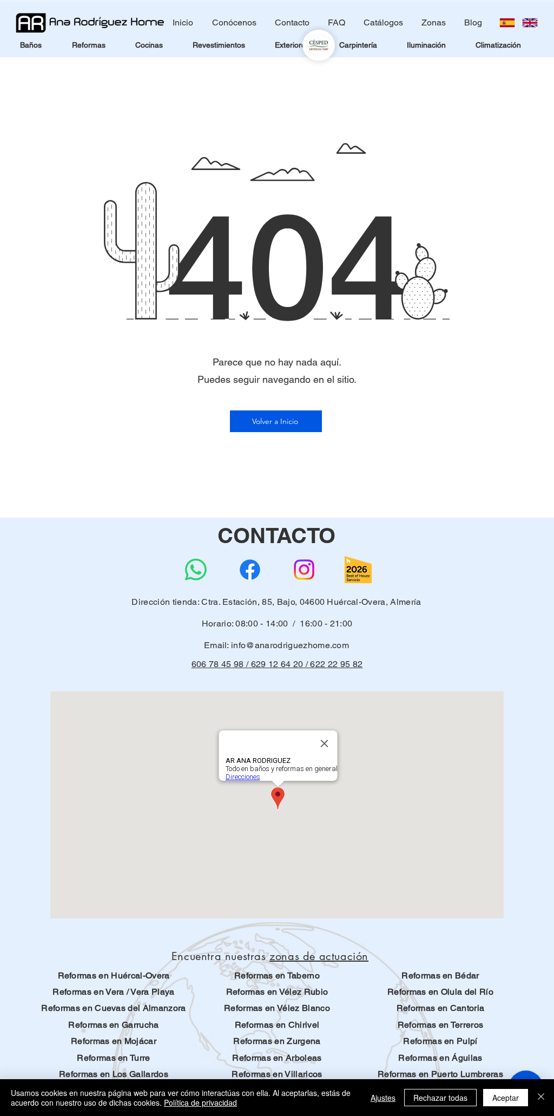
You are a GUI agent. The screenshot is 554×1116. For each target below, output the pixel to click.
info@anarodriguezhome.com (290, 645)
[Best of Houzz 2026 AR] (358, 569)
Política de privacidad (200, 1102)
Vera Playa (152, 992)
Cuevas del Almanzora (140, 1008)
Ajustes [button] (383, 1097)
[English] (529, 22)
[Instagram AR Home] (304, 569)
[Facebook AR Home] (249, 569)
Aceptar (505, 1097)
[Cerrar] (541, 1097)
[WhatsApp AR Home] (195, 569)
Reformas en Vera (88, 992)
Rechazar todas (440, 1097)
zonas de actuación (318, 956)
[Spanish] (507, 22)
